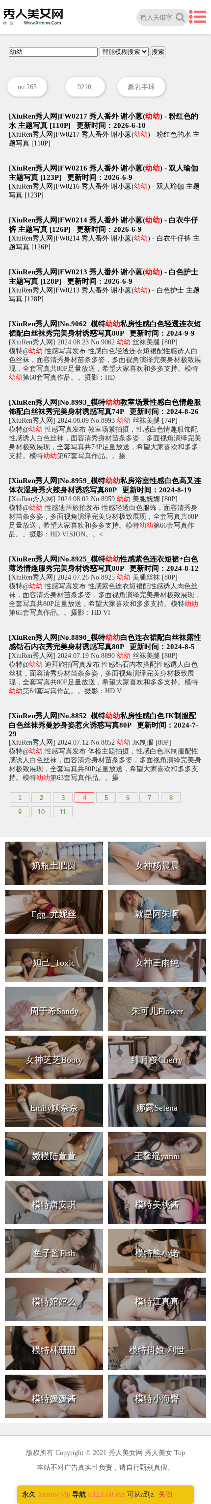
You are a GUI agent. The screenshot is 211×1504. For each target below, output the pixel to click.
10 (41, 812)
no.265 (27, 87)
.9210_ (85, 87)
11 (63, 812)
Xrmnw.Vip (54, 1494)
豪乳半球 (141, 87)
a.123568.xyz (106, 1494)
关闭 (165, 1494)
